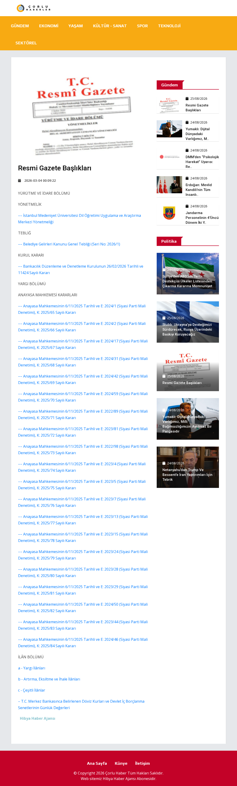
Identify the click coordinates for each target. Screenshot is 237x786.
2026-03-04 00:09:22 (40, 180)
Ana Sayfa (97, 763)
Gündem (20, 25)
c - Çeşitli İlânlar (31, 690)
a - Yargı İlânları (31, 668)
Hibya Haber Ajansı (119, 778)
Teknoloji (169, 25)
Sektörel (26, 42)
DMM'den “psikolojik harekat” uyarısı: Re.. (202, 162)
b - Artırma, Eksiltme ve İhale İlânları (49, 679)
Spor (142, 25)
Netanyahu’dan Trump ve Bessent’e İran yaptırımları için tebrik (187, 475)
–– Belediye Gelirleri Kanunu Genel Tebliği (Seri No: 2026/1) (69, 244)
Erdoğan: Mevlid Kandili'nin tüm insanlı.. (199, 190)
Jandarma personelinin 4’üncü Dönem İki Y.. (202, 218)
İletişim (142, 763)
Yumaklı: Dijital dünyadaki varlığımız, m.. (198, 134)
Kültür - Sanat (110, 25)
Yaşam (76, 25)
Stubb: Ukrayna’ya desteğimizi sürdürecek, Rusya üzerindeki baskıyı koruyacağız (187, 329)
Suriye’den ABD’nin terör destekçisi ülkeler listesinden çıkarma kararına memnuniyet (187, 281)
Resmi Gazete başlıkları (182, 383)
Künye (121, 763)
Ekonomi (48, 25)
